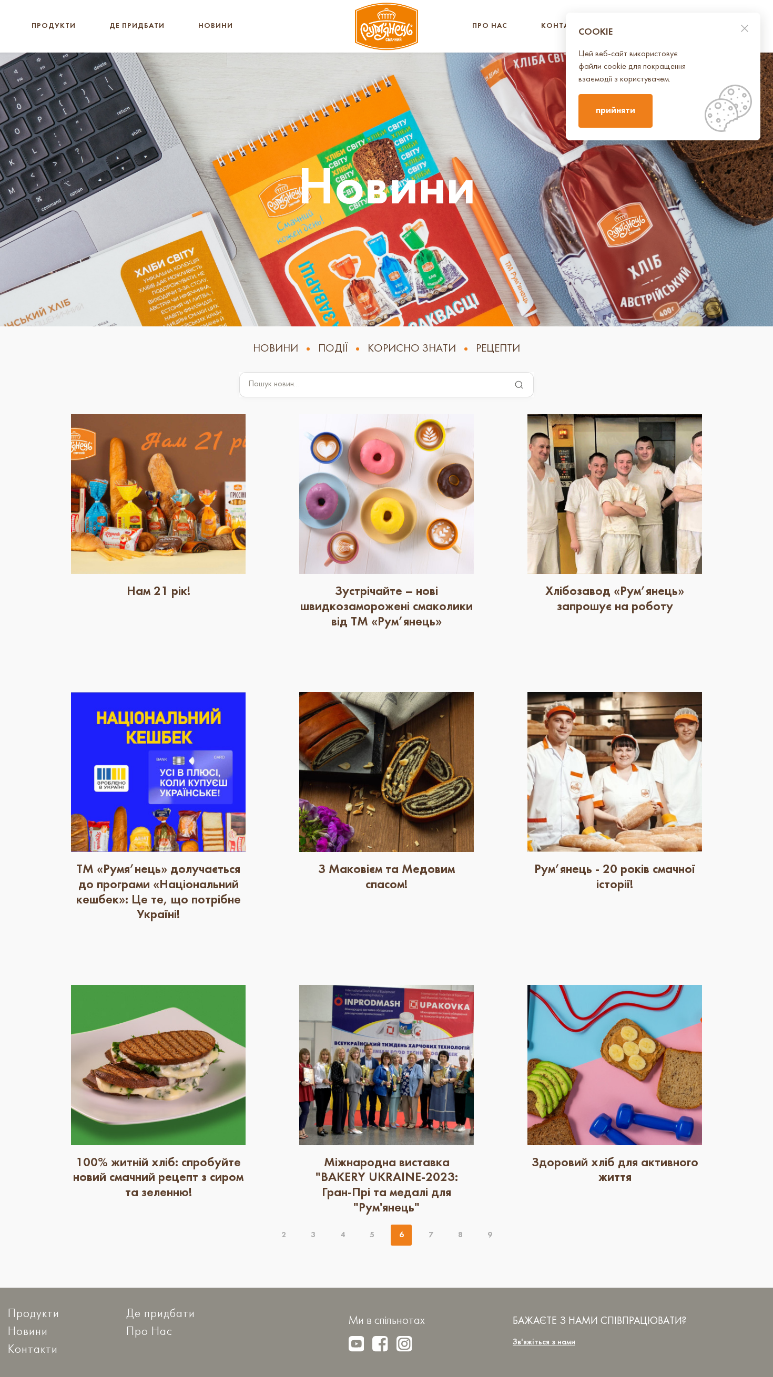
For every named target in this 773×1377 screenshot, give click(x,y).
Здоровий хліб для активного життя (615, 1171)
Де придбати (137, 26)
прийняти (615, 110)
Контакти (563, 26)
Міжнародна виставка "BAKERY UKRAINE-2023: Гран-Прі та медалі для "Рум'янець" (387, 1186)
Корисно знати (412, 349)
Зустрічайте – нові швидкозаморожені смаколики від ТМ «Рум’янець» (386, 607)
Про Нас (489, 26)
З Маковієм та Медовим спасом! (386, 877)
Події (333, 349)
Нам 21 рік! (158, 591)
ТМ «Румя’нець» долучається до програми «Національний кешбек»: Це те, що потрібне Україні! (158, 892)
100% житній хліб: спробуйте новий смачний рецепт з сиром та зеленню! (158, 1178)
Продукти (54, 26)
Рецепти (498, 349)
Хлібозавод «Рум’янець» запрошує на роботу (614, 599)
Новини (215, 26)
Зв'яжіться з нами (544, 1342)
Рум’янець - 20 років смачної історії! (614, 877)
